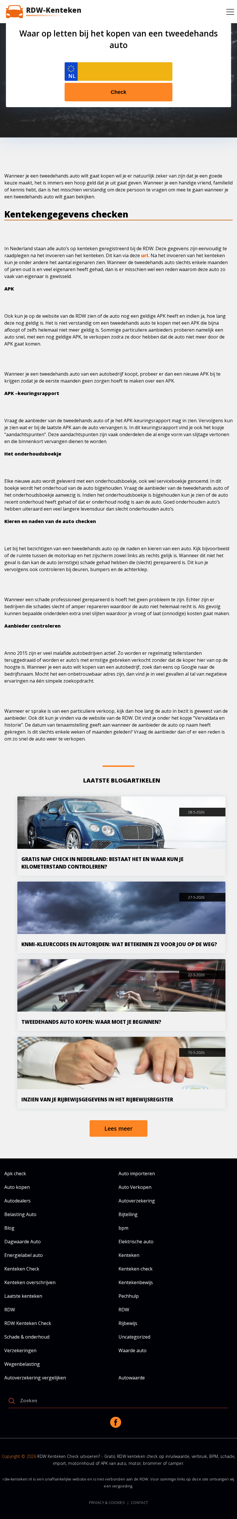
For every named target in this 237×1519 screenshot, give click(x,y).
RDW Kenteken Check (27, 1323)
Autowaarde (131, 1377)
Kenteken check (135, 1269)
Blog (9, 1228)
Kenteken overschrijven (29, 1282)
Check (118, 92)
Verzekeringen (20, 1350)
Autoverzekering (136, 1201)
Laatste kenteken (23, 1296)
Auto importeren (136, 1173)
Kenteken (128, 1255)
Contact (139, 1503)
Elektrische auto (135, 1241)
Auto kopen (17, 1187)
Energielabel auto (23, 1255)
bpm (123, 1228)
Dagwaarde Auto (22, 1241)
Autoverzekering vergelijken (35, 1377)
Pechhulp (128, 1296)
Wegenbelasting (22, 1364)
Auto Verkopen (134, 1187)
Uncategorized (134, 1337)
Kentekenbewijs (135, 1282)
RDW (9, 1309)
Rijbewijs (127, 1323)
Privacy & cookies (107, 1503)
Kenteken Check (21, 1269)
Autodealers (17, 1201)
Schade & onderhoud (26, 1337)
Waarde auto (132, 1350)
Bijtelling (128, 1214)
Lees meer (118, 1128)
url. (145, 255)
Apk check (15, 1173)
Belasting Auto (20, 1214)
